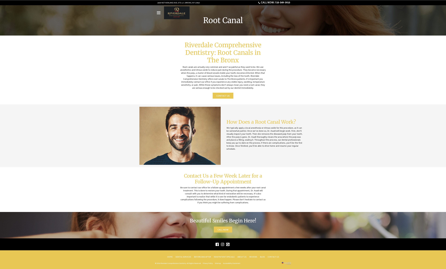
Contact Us (223, 96)
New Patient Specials (224, 257)
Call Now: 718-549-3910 (275, 3)
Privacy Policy (208, 263)
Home (170, 257)
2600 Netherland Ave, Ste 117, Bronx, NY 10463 (178, 3)
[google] (227, 244)
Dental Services (183, 257)
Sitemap (218, 263)
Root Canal (223, 20)
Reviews (253, 257)
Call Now (223, 230)
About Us (241, 257)
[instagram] (222, 244)
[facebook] (217, 244)
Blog (262, 257)
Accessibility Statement (231, 263)
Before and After (202, 257)
